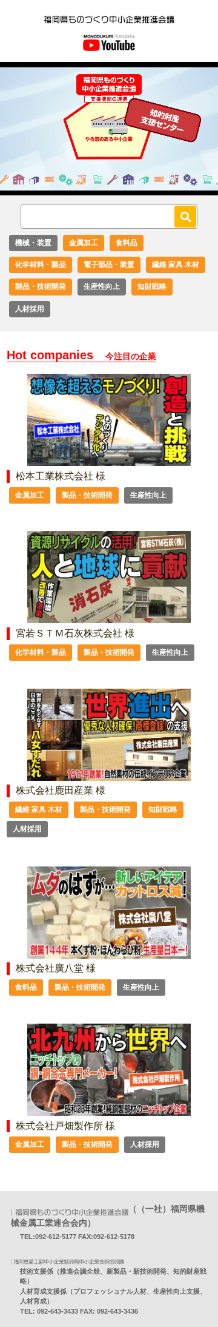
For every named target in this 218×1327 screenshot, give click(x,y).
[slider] (95, 186)
